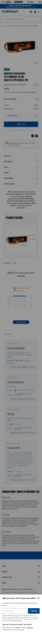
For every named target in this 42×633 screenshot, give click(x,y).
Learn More (29, 628)
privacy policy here (17, 620)
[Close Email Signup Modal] (38, 598)
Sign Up (34, 611)
